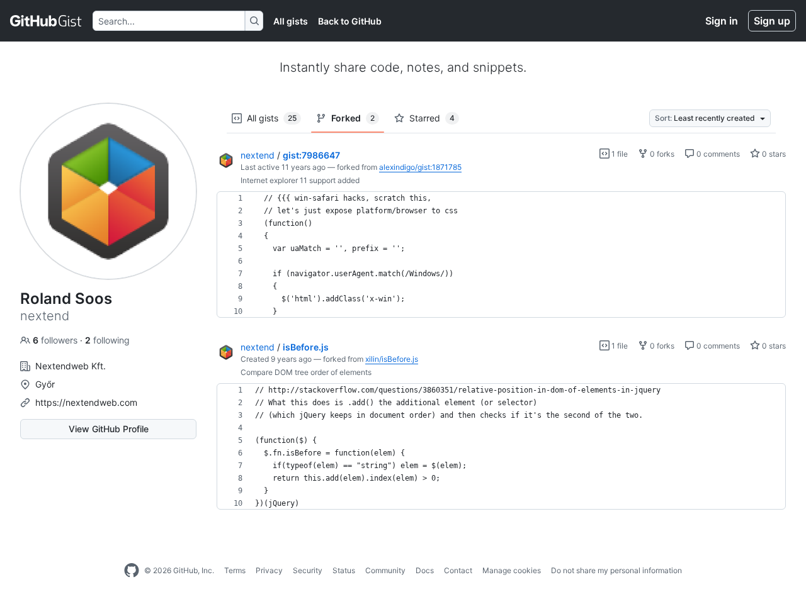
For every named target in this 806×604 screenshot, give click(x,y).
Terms (235, 570)
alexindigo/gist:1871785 (420, 167)
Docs (425, 570)
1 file (619, 154)
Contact (458, 570)
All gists (290, 21)
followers (56, 340)
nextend (258, 155)
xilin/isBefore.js (391, 359)
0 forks (661, 154)
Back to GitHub (350, 21)
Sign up (772, 20)
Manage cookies (511, 570)
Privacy (269, 570)
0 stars (773, 154)
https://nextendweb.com (86, 402)
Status (343, 570)
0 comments (717, 154)
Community (385, 570)
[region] (501, 255)
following (107, 340)
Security (307, 570)
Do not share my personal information (616, 570)
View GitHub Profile (109, 428)
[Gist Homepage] (46, 20)
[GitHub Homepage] (131, 570)
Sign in (721, 20)
